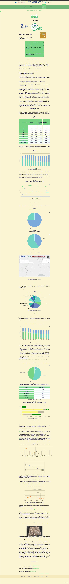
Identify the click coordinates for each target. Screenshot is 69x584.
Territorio (44, 7)
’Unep (19, 431)
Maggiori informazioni (51, 0)
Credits (42, 576)
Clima (25, 7)
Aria (31, 7)
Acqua (38, 7)
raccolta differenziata (35, 566)
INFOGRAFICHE (30, 576)
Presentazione (23, 576)
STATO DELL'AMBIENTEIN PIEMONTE (35, 2)
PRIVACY (47, 576)
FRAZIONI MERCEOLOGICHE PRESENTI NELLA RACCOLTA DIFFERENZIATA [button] (34, 48)
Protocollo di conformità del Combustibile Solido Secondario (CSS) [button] (33, 54)
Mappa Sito (35, 576)
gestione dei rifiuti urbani (36, 568)
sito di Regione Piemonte (33, 571)
